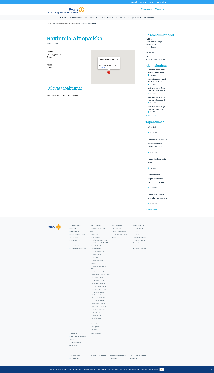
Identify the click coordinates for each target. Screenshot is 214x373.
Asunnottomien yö (98, 252)
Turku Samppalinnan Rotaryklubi (67, 23)
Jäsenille (135, 18)
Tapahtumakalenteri (140, 237)
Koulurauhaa (97, 254)
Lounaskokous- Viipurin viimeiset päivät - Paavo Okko (156, 178)
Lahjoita (160, 9)
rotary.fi (51, 23)
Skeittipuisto (96, 312)
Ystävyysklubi (96, 327)
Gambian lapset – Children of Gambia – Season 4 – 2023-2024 (99, 303)
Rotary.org (142, 2)
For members (74, 356)
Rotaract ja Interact (97, 324)
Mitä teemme (90, 18)
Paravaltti (96, 257)
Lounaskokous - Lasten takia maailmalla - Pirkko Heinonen (157, 143)
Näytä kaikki (152, 116)
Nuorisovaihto (161, 2)
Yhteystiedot (149, 18)
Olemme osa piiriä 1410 (78, 249)
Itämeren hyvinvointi (99, 309)
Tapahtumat (103, 67)
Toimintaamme (96, 249)
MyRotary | (152, 2)
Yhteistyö (94, 330)
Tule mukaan (106, 18)
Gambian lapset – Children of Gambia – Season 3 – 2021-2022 (99, 295)
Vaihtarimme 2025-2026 (100, 243)
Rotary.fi (134, 2)
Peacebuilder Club (97, 246)
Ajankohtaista (121, 18)
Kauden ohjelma (139, 228)
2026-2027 (138, 234)
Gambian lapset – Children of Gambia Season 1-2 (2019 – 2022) (101, 275)
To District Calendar (98, 356)
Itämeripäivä (153, 127)
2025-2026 (138, 231)
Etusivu (63, 18)
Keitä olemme (74, 18)
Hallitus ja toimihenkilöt (77, 234)
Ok (162, 369)
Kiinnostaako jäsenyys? (120, 231)
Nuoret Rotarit (74, 228)
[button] (108, 73)
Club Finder (148, 9)
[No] (211, 370)
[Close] (117, 59)
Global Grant (97, 315)
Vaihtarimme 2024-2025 (100, 240)
